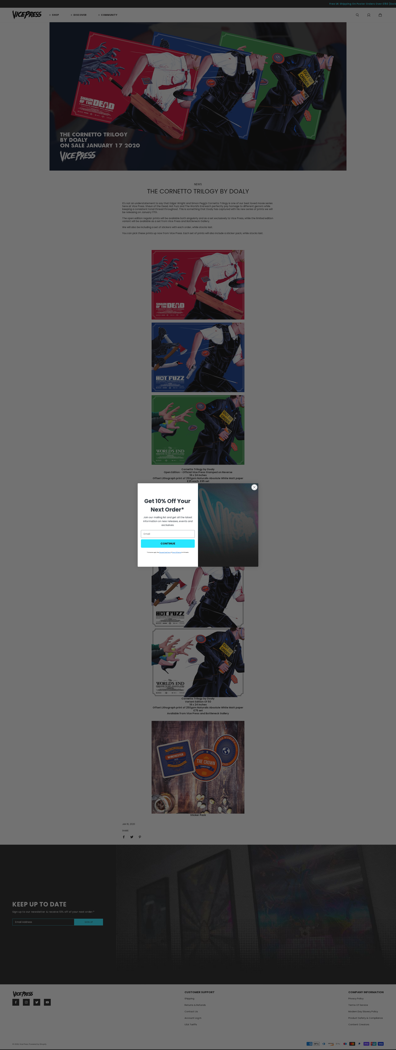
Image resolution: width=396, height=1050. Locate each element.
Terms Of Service (176, 552)
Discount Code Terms (165, 552)
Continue (168, 543)
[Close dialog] (254, 487)
